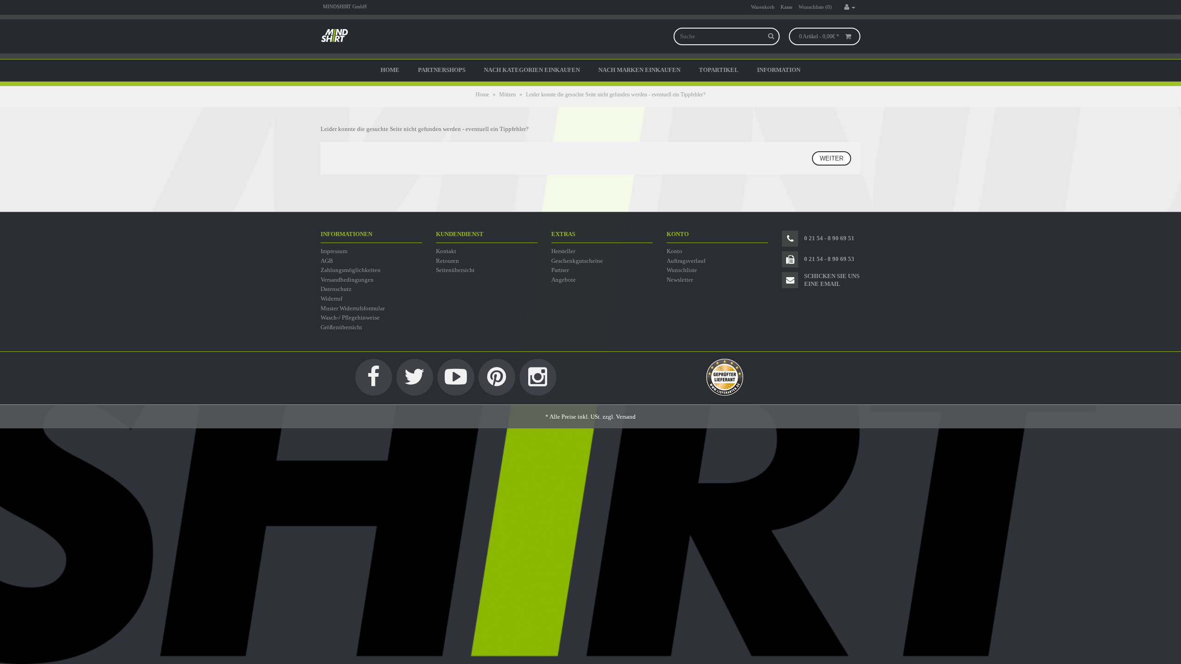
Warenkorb (763, 7)
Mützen (507, 94)
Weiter (831, 158)
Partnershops (441, 69)
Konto (674, 251)
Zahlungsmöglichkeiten (351, 270)
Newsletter (680, 279)
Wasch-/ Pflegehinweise (350, 317)
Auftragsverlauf (686, 260)
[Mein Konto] (849, 7)
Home (390, 69)
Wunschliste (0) (815, 7)
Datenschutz (336, 288)
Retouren (447, 260)
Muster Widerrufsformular (353, 308)
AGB (327, 260)
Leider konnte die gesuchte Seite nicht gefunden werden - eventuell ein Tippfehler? (615, 94)
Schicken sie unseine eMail (831, 280)
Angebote (563, 279)
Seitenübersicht (455, 270)
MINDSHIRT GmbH (345, 6)
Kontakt (446, 251)
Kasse (787, 7)
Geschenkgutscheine (577, 260)
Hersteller (563, 251)
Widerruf (331, 298)
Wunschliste (682, 270)
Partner (560, 270)
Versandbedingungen (347, 279)
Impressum (334, 251)
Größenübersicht (341, 327)
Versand (626, 416)
